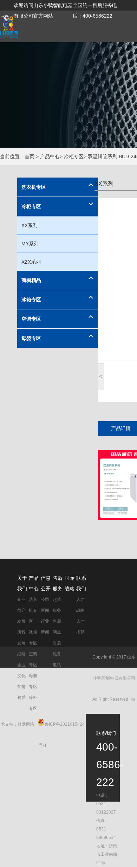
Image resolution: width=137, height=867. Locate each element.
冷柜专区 (31, 206)
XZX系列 (31, 262)
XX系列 (29, 225)
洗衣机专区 (33, 187)
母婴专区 (31, 338)
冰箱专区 (31, 299)
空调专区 (31, 319)
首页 (29, 156)
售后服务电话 (57, 654)
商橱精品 (31, 280)
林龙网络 (26, 724)
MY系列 (30, 243)
